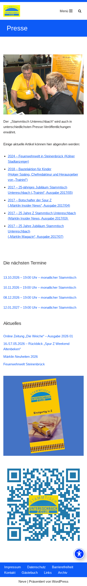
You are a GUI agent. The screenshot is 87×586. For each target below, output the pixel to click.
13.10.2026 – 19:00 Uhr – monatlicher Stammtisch (39, 277)
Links (48, 572)
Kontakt (9, 572)
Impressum (12, 567)
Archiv (62, 572)
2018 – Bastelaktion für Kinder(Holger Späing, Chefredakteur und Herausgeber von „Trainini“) (43, 174)
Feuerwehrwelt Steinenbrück (24, 364)
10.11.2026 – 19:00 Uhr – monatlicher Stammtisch (39, 287)
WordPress (60, 581)
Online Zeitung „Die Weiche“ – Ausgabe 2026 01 (38, 336)
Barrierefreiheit (62, 567)
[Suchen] (79, 11)
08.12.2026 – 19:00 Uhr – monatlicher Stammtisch (39, 297)
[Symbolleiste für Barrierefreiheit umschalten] (79, 553)
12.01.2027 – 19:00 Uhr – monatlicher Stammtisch (39, 307)
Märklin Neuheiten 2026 (20, 356)
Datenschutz (36, 567)
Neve (22, 581)
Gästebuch (30, 572)
